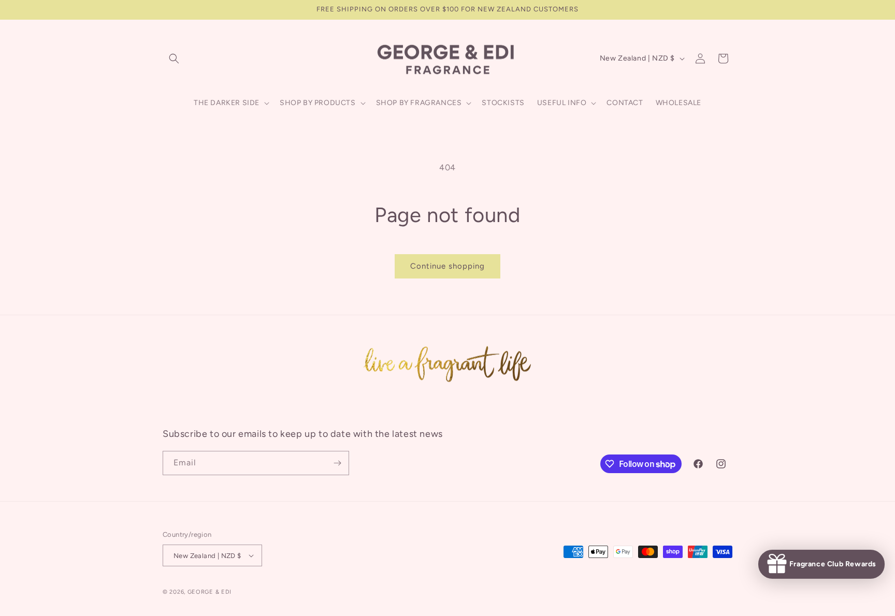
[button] (174, 58)
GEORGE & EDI (209, 592)
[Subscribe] (337, 463)
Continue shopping (447, 266)
